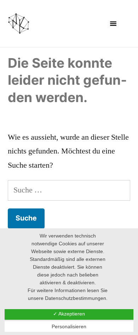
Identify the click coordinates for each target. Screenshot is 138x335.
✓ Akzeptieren (69, 314)
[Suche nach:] (69, 190)
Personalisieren (69, 326)
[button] (113, 23)
